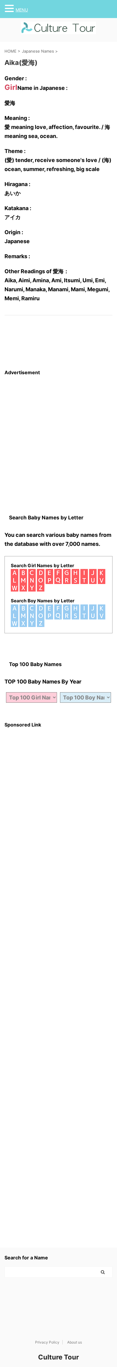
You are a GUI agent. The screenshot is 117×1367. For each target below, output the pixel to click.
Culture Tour (58, 1357)
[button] (10, 8)
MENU (22, 9)
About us (74, 1342)
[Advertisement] (58, 434)
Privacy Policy (47, 1342)
